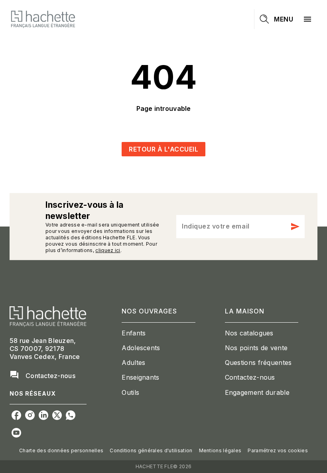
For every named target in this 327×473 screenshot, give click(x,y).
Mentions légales (220, 450)
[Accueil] (43, 19)
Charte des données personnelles (61, 450)
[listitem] (16, 415)
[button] (163, 149)
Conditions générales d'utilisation (151, 450)
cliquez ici (107, 250)
